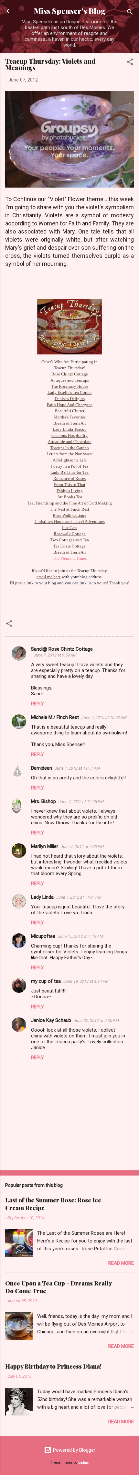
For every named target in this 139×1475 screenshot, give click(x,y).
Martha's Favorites (70, 417)
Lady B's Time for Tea (69, 472)
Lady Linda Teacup (70, 429)
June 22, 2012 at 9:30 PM (96, 1020)
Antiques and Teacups (69, 380)
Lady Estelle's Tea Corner (70, 392)
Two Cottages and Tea (69, 539)
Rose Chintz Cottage (69, 374)
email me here (49, 576)
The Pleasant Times (70, 558)
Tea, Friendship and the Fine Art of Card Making (69, 503)
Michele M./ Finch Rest (55, 717)
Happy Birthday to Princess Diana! (53, 1366)
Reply (37, 703)
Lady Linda (42, 897)
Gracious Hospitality (69, 435)
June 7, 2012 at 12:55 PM (81, 801)
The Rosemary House (69, 386)
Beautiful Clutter (69, 410)
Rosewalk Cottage (70, 533)
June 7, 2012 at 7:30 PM (82, 846)
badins (83, 1462)
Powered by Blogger (73, 1450)
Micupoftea (43, 936)
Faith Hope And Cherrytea (69, 404)
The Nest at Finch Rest (69, 509)
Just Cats (69, 527)
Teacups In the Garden (69, 447)
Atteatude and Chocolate (69, 441)
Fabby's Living (70, 490)
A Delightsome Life (70, 460)
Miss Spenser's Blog (69, 11)
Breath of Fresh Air (69, 423)
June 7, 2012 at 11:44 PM (79, 897)
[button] (130, 63)
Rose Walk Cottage (69, 515)
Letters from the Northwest (70, 453)
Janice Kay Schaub (51, 1020)
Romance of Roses (69, 478)
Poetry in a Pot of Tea (69, 466)
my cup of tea (46, 981)
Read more (121, 1263)
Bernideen (41, 768)
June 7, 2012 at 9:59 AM (55, 655)
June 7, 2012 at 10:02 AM (104, 717)
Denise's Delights (70, 398)
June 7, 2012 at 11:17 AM (77, 768)
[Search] (130, 13)
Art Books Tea (69, 496)
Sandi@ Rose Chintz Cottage (62, 649)
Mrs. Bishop (43, 801)
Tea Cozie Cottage (69, 546)
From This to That (69, 484)
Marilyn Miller (44, 846)
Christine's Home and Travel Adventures (70, 521)
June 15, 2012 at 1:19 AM (80, 936)
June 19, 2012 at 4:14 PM (86, 981)
